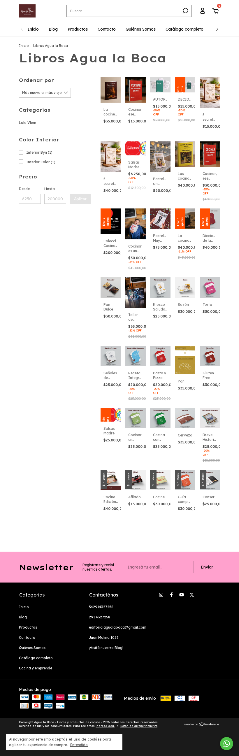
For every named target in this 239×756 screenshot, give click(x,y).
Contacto (107, 29)
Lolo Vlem (27, 122)
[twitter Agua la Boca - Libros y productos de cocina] (191, 594)
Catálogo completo (184, 29)
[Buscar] (185, 11)
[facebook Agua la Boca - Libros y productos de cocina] (171, 594)
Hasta (49, 189)
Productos (78, 29)
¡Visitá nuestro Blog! (106, 648)
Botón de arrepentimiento (138, 726)
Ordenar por (36, 80)
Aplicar (80, 199)
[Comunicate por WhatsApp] (226, 743)
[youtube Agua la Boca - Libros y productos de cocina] (181, 594)
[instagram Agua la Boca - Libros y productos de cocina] (161, 594)
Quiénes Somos (141, 29)
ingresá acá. (105, 726)
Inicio (33, 29)
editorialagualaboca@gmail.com (117, 627)
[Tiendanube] (202, 724)
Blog (53, 29)
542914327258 (101, 607)
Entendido (79, 745)
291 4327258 (99, 617)
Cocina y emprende (35, 668)
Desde (24, 189)
